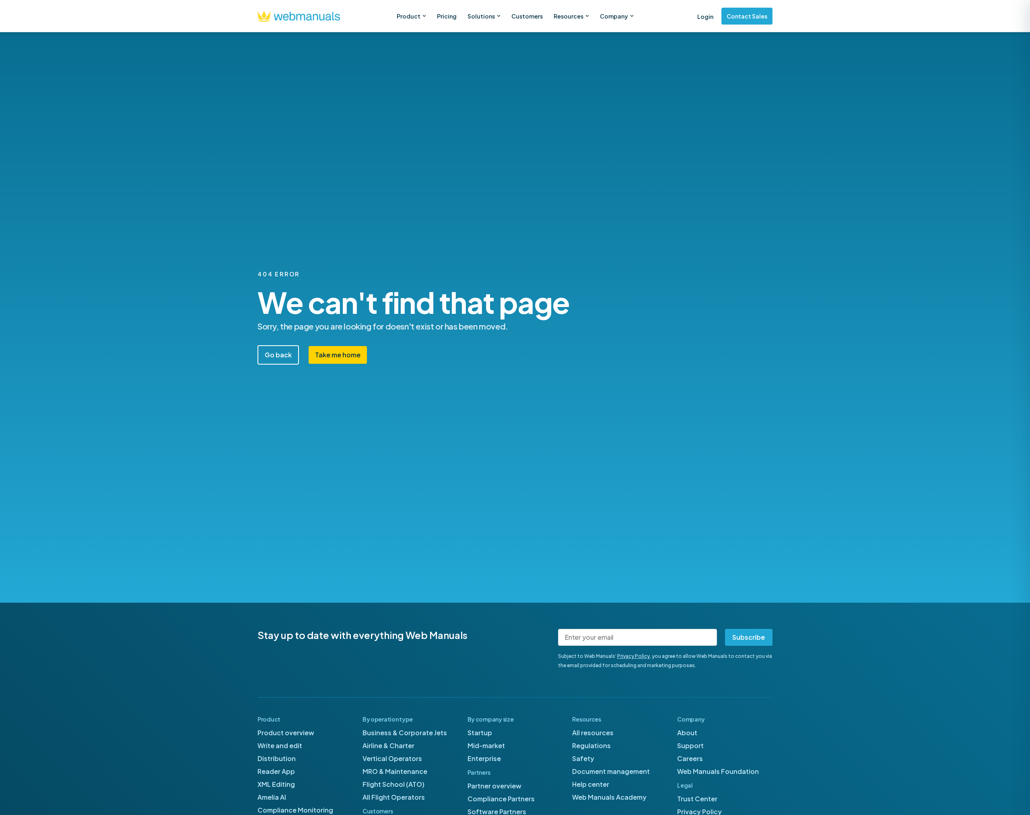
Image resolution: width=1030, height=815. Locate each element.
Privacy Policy (633, 656)
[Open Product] (424, 16)
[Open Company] (632, 16)
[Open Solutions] (499, 16)
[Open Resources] (587, 16)
